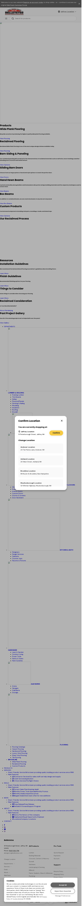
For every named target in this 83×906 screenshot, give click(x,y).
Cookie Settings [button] (18, 899)
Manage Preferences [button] (62, 896)
